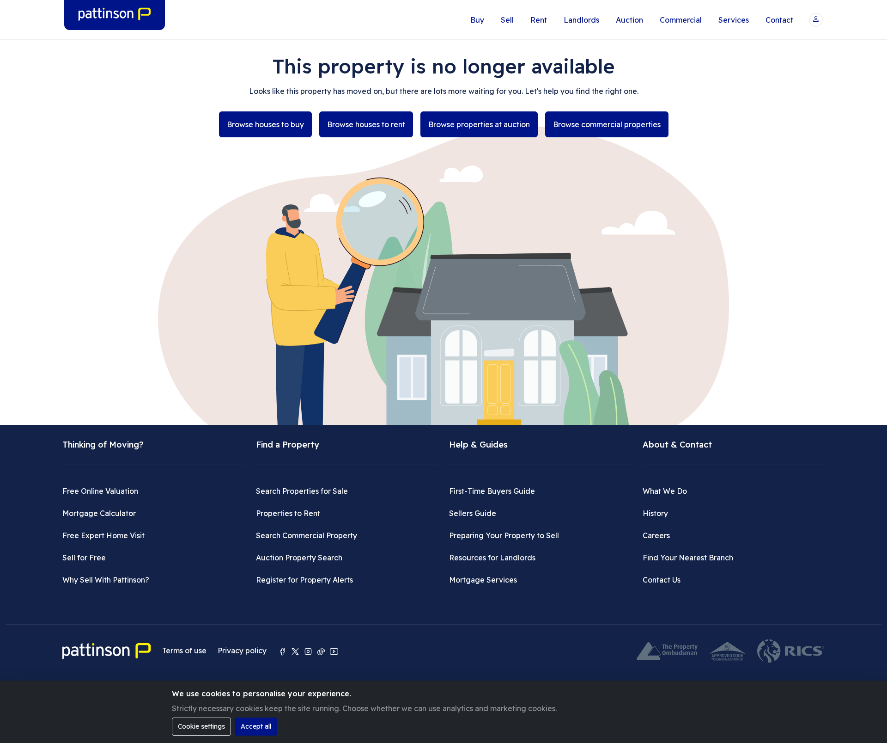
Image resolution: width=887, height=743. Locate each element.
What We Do (665, 491)
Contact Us (661, 579)
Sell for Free (84, 557)
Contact (779, 20)
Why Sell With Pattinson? (105, 579)
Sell (507, 20)
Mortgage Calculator (99, 513)
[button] (816, 20)
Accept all (256, 726)
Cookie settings (201, 726)
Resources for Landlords (492, 557)
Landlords (581, 20)
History (655, 513)
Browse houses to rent (366, 124)
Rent (538, 20)
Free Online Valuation (100, 491)
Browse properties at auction (479, 124)
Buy (477, 20)
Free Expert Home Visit (103, 535)
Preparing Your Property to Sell (504, 535)
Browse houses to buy (265, 124)
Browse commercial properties (607, 124)
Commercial (681, 20)
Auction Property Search (299, 557)
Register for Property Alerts (304, 579)
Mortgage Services (483, 579)
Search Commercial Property (306, 535)
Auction (629, 20)
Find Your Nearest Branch (688, 557)
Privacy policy (242, 650)
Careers (656, 535)
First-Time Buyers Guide (492, 491)
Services (733, 20)
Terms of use (184, 650)
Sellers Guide (472, 513)
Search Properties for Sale (302, 491)
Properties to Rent (288, 513)
